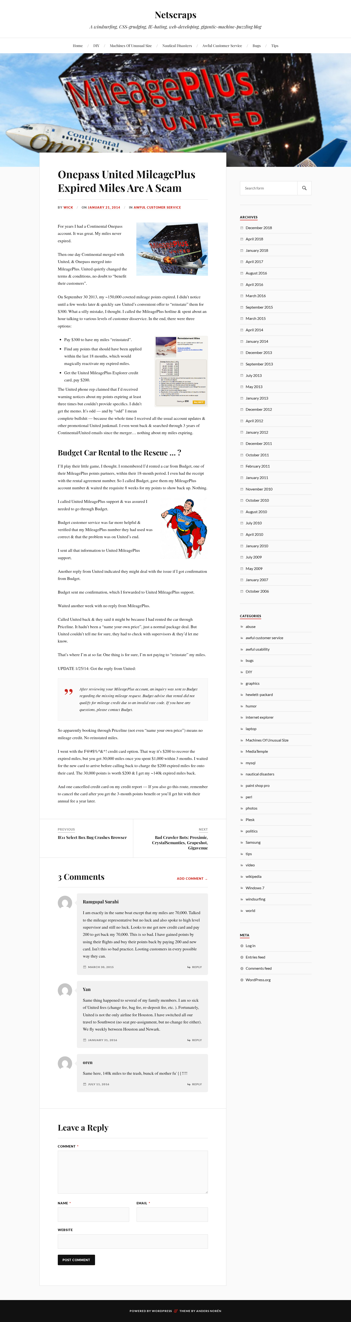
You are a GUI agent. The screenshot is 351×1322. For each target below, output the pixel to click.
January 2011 (257, 477)
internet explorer (260, 717)
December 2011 (259, 443)
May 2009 (254, 568)
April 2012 (254, 420)
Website (65, 1230)
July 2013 (254, 375)
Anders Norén (208, 1311)
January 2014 (257, 341)
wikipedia (253, 876)
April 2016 (254, 284)
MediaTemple (257, 751)
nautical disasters (260, 774)
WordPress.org (258, 979)
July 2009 (254, 557)
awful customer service (157, 207)
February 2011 (258, 466)
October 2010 (257, 500)
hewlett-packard (259, 694)
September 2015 (259, 307)
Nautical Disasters (177, 45)
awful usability (258, 649)
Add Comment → (192, 878)
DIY (96, 45)
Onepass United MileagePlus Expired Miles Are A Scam (126, 181)
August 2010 (256, 511)
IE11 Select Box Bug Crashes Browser (92, 837)
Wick (68, 207)
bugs (250, 660)
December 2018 (259, 227)
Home (78, 45)
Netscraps (176, 14)
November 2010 (259, 489)
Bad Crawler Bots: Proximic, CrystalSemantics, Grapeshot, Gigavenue (180, 842)
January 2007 (257, 579)
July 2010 (254, 523)
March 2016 (256, 295)
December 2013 (259, 352)
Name (64, 1203)
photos (251, 808)
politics (252, 831)
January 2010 (257, 545)
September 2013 (259, 364)
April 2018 (254, 239)
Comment (68, 1146)
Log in (250, 945)
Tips (274, 45)
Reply (197, 967)
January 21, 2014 (104, 207)
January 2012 (257, 432)
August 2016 (256, 273)
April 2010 (254, 534)
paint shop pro (258, 785)
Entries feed (255, 957)
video (250, 865)
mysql (250, 762)
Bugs (257, 45)
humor (251, 706)
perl (249, 797)
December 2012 (259, 409)
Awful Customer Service (222, 45)
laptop (251, 728)
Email (143, 1203)
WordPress (162, 1311)
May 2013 (254, 386)
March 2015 (256, 318)
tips (249, 853)
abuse (250, 626)
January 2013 (257, 398)
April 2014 (254, 329)
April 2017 (254, 261)
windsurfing (255, 899)
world (250, 910)
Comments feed (259, 968)
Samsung (253, 842)
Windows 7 (255, 887)
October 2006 (257, 591)
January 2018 (257, 250)
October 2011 (257, 455)
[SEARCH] (304, 188)
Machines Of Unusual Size (131, 45)
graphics (253, 683)
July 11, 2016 (98, 1084)
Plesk (250, 819)
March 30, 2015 (101, 967)
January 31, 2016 (102, 1040)
